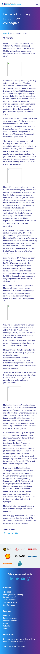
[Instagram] (28, 578)
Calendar (6, 626)
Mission (6, 615)
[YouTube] (22, 578)
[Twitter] (17, 578)
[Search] (33, 3)
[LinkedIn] (11, 578)
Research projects (10, 620)
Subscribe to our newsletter (14, 646)
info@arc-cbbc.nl (10, 605)
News (5, 33)
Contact (6, 628)
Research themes (10, 618)
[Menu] (37, 3)
